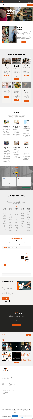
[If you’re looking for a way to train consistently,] (16, 356)
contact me (8, 15)
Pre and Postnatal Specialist (16, 65)
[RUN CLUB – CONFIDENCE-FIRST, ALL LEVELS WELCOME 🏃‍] (7, 356)
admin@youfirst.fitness (8, 409)
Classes (4, 393)
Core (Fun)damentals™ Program (12, 385)
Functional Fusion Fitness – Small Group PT (27, 258)
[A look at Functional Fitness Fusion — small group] (26, 356)
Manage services (15, 413)
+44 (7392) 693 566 (7, 407)
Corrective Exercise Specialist (26, 90)
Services (3, 384)
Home (3, 383)
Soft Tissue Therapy (6, 65)
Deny (22, 415)
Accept (15, 415)
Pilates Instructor (26, 65)
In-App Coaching (5, 392)
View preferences (28, 415)
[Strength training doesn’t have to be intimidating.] (7, 346)
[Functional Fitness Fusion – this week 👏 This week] (26, 346)
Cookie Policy (21, 417)
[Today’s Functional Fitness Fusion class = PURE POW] (16, 346)
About (9, 383)
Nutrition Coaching (16, 89)
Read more (6, 75)
